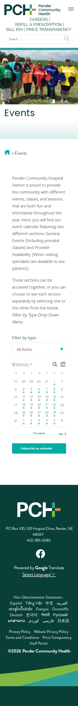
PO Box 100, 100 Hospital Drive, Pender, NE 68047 (39, 531)
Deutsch (16, 615)
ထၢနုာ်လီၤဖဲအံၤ (20, 609)
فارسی (48, 621)
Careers (38, 19)
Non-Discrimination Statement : (39, 597)
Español (16, 603)
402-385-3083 (38, 540)
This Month (39, 433)
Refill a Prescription (38, 24)
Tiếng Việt (34, 603)
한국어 (32, 615)
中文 (49, 603)
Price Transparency (48, 29)
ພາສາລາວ (16, 621)
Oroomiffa (60, 609)
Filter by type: (24, 337)
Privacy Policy (19, 631)
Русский (60, 615)
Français (42, 609)
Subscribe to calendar (36, 448)
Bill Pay (14, 29)
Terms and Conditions (22, 637)
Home (7, 152)
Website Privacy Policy (51, 631)
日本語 (63, 621)
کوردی (33, 621)
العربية (62, 603)
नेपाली (45, 615)
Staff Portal (38, 643)
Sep (61, 434)
